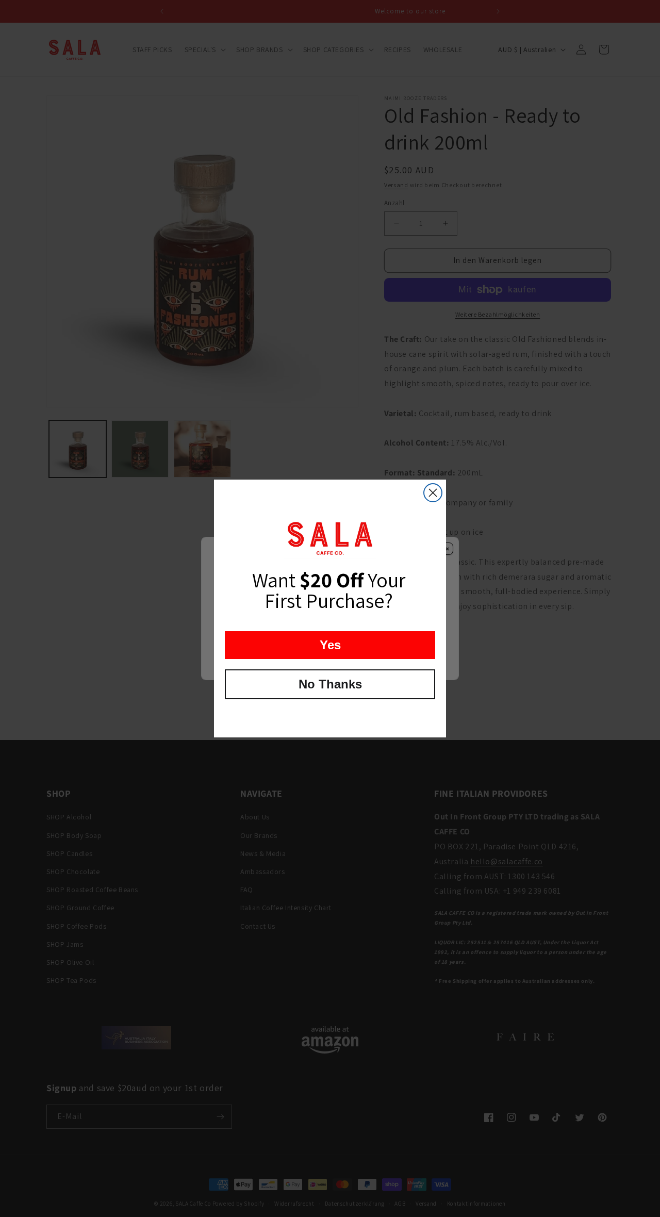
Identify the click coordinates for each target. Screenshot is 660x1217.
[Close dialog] (433, 493)
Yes (330, 645)
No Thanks (330, 684)
